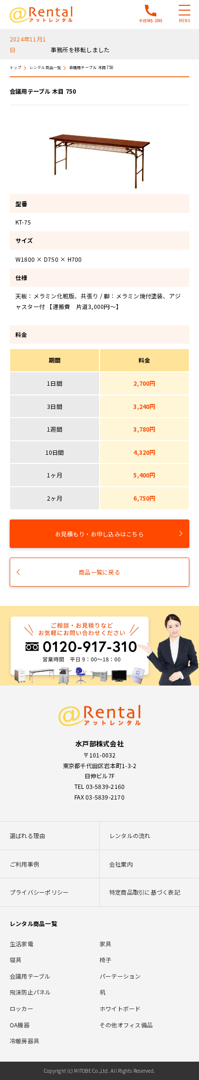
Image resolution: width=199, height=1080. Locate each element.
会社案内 (121, 864)
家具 (105, 944)
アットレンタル (41, 14)
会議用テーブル (30, 976)
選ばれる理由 (27, 835)
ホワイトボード (120, 1008)
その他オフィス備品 (126, 1025)
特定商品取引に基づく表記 (144, 892)
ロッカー (21, 1008)
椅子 (105, 959)
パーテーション (120, 976)
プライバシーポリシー (39, 892)
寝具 (15, 959)
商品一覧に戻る (99, 572)
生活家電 (21, 944)
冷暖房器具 (24, 1041)
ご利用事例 (24, 864)
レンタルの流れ (130, 835)
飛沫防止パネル (30, 992)
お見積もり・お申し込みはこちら (99, 534)
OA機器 (19, 1025)
